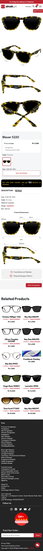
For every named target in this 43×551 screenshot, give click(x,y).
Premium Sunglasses (8, 427)
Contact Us (5, 486)
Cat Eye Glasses (6, 444)
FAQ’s (3, 488)
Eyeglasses (5, 434)
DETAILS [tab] (18, 190)
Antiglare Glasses (7, 454)
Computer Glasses (7, 452)
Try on (39, 10)
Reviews (28, 7)
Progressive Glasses (8, 459)
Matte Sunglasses (7, 461)
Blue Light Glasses (7, 450)
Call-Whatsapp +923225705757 (12, 500)
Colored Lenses (6, 467)
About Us (4, 484)
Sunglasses (5, 429)
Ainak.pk (31, 548)
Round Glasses (6, 442)
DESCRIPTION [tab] (7, 190)
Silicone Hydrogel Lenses (10, 478)
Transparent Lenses (8, 469)
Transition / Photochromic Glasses (13, 455)
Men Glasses (5, 436)
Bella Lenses (5, 475)
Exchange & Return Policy (10, 490)
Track (38, 535)
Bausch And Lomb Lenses (10, 473)
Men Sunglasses (6, 431)
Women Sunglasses (8, 433)
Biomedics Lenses (7, 477)
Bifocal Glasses (6, 457)
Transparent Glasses (8, 440)
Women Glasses (7, 438)
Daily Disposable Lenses (9, 471)
